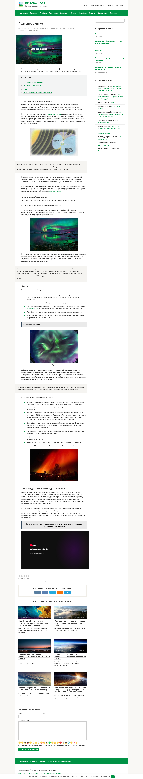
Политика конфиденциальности (59, 761)
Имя (20, 713)
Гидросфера (53, 13)
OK (113, 776)
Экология (92, 13)
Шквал (111, 103)
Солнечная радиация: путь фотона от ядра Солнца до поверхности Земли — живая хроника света (70, 690)
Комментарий (23, 720)
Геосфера (43, 13)
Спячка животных (104, 151)
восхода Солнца (55, 191)
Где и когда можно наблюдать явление (37, 92)
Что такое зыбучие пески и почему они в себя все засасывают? (111, 114)
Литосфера (64, 13)
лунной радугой (32, 309)
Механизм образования (32, 86)
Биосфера (33, 13)
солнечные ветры (54, 114)
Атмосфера (24, 13)
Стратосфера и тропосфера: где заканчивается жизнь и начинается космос (70, 656)
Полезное (113, 13)
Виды (25, 89)
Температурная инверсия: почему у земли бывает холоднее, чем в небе (70, 623)
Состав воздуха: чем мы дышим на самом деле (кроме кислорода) (34, 689)
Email (44, 713)
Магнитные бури (104, 145)
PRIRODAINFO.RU (36, 3)
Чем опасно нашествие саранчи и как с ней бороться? (110, 96)
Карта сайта (24, 761)
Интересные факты (97, 5)
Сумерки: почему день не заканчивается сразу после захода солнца (34, 656)
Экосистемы (102, 13)
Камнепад (99, 50)
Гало (97, 34)
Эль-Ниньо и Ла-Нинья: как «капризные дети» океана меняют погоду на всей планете (33, 623)
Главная (85, 5)
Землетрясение (103, 123)
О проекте (31, 773)
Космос (73, 13)
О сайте (110, 5)
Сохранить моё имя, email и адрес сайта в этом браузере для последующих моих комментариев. (53, 746)
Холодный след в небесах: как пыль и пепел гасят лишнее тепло (110, 88)
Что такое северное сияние (33, 82)
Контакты (119, 5)
